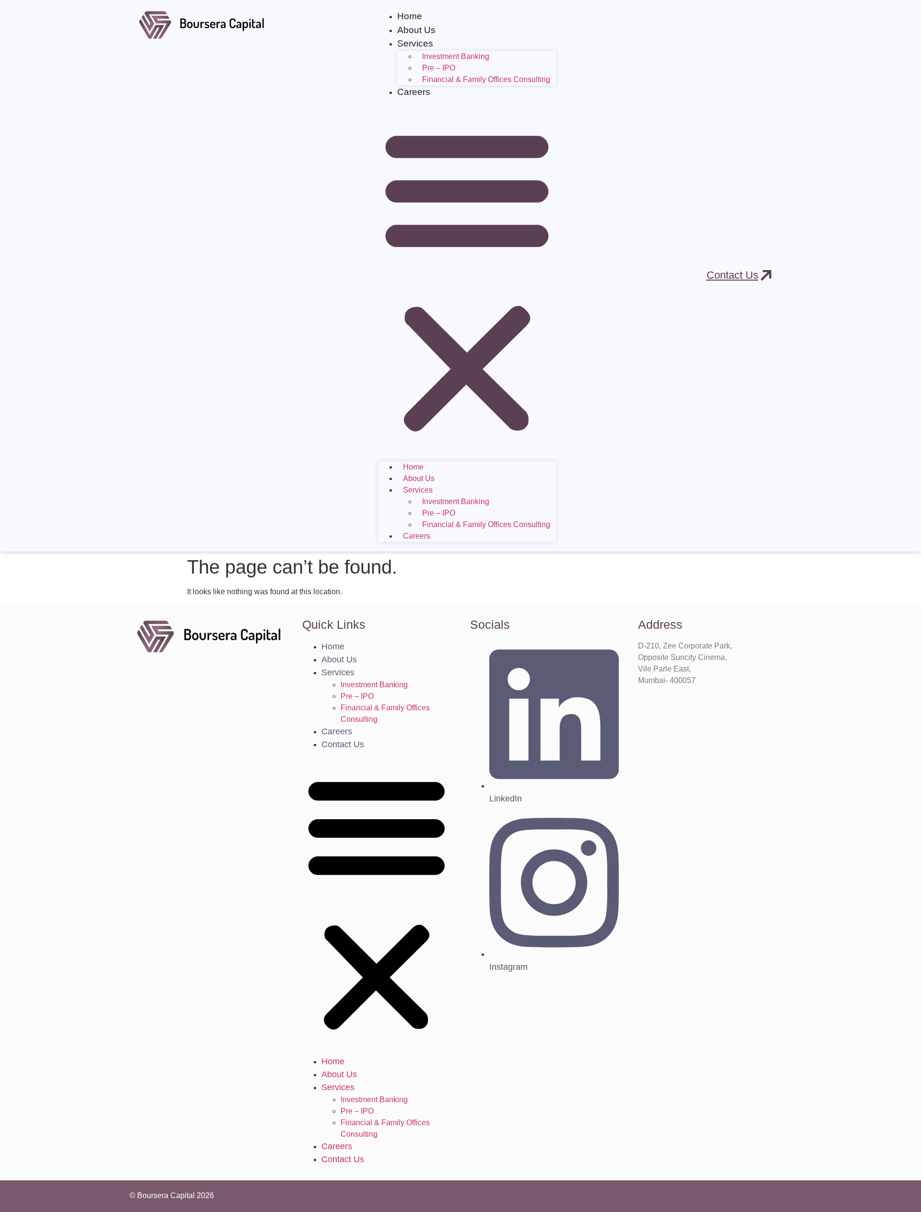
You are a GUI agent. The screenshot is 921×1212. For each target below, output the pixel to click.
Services (337, 672)
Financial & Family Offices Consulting (486, 79)
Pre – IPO (438, 68)
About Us (416, 30)
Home (409, 16)
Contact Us (342, 744)
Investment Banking (455, 56)
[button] (467, 280)
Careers (413, 92)
